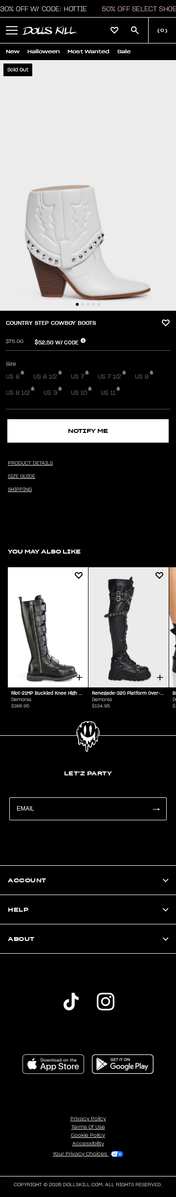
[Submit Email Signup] (156, 808)
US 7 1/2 (109, 377)
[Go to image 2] (82, 304)
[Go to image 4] (93, 304)
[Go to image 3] (88, 304)
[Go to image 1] (77, 304)
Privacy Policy (88, 1118)
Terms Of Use (88, 1127)
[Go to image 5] (98, 304)
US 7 (77, 377)
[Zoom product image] (88, 185)
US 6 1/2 (45, 377)
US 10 (79, 393)
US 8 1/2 (18, 393)
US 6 (13, 377)
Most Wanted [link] (88, 51)
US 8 (142, 377)
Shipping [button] (20, 489)
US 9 (50, 393)
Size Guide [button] (21, 476)
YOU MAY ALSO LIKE (44, 551)
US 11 (108, 393)
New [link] (13, 51)
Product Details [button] (30, 463)
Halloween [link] (43, 51)
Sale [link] (124, 51)
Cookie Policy (88, 1135)
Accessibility (88, 1143)
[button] (12, 30)
